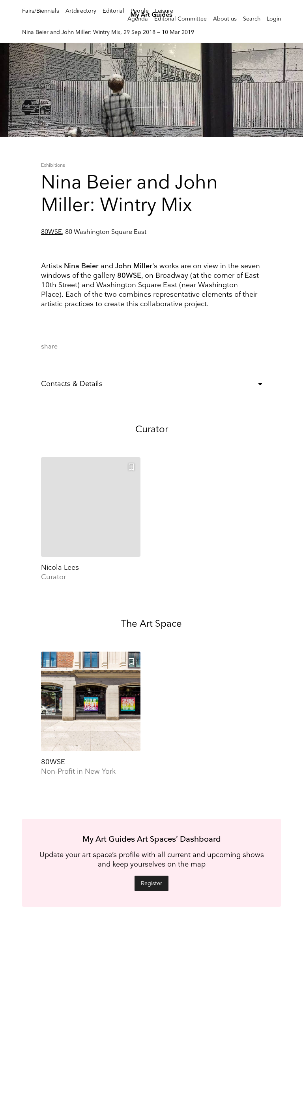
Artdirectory (80, 11)
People (140, 11)
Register (151, 883)
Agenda (137, 18)
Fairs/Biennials (40, 11)
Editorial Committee (180, 18)
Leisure (164, 11)
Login (274, 18)
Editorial (113, 11)
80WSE (51, 232)
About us (225, 18)
